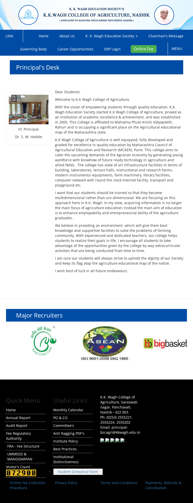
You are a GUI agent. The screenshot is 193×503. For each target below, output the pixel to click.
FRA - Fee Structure (23, 446)
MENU (178, 48)
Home (43, 36)
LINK (11, 36)
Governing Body (33, 49)
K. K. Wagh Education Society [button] (110, 36)
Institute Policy (65, 441)
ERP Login (112, 49)
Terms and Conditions (118, 482)
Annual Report (18, 417)
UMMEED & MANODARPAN (19, 456)
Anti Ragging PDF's (68, 433)
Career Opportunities (75, 49)
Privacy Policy (66, 482)
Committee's (63, 425)
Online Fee (144, 49)
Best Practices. (65, 449)
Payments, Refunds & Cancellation (163, 485)
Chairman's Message (166, 36)
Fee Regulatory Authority (18, 436)
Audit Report (16, 425)
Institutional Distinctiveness (66, 459)
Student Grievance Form (78, 471)
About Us (67, 36)
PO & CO (60, 417)
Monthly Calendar (68, 409)
